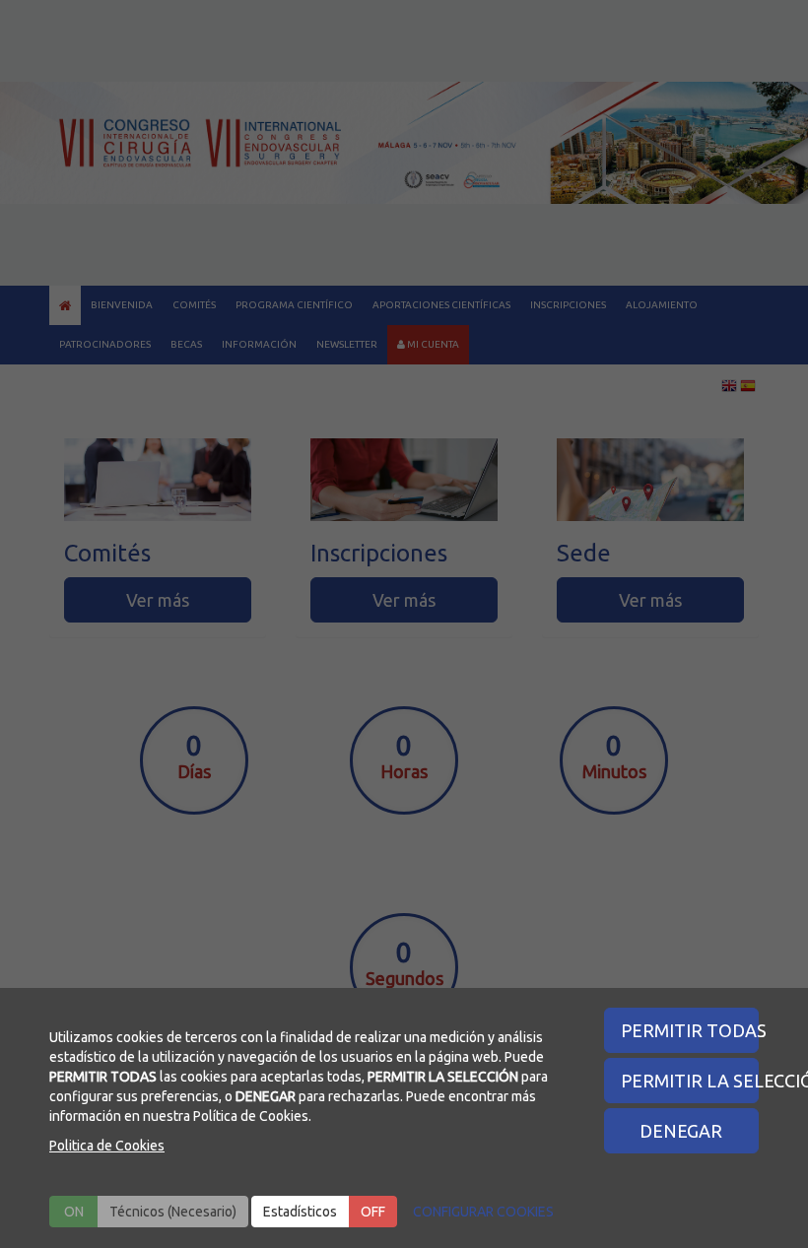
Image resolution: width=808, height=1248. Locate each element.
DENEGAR (681, 1131)
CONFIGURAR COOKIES (483, 1211)
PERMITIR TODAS (690, 1030)
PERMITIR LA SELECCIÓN (690, 1080)
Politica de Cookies (107, 1145)
